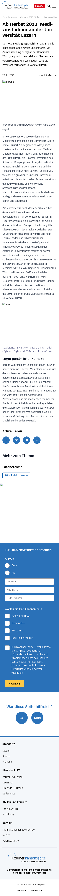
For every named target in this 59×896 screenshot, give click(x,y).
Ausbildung (8, 814)
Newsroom (12, 17)
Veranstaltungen (11, 840)
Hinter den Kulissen (12, 788)
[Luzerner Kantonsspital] (27, 857)
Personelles (18, 623)
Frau (14, 565)
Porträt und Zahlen (12, 777)
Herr (14, 572)
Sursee (6, 756)
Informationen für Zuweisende (18, 829)
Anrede (9, 558)
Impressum (37, 890)
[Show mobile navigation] (54, 6)
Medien (6, 835)
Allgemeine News (21, 615)
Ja (21, 718)
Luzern (6, 750)
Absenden (14, 684)
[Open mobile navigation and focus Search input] (49, 6)
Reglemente (8, 793)
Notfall (40, 6)
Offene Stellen (10, 808)
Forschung (17, 630)
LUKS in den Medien (22, 637)
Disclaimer (21, 890)
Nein (37, 718)
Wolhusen (7, 761)
